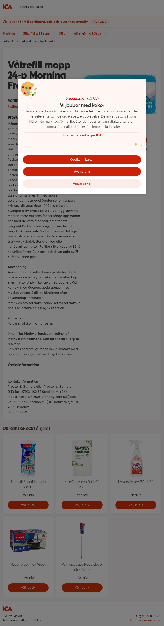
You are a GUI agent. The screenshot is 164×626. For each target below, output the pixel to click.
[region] (82, 136)
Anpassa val (82, 183)
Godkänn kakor (82, 159)
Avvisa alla (82, 171)
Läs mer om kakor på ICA (82, 135)
